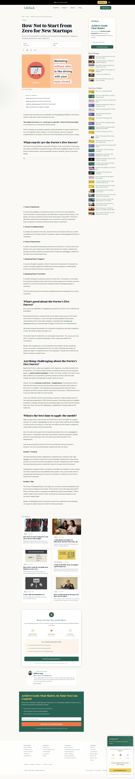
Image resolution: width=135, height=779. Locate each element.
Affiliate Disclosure (106, 770)
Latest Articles (93, 751)
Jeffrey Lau (26, 45)
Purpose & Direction (69, 751)
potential (59, 114)
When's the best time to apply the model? (37, 107)
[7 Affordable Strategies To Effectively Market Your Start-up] (66, 527)
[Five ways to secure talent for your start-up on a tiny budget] (36, 525)
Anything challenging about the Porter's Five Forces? (41, 104)
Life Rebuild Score (28, 749)
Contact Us (93, 749)
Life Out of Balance (69, 753)
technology (66, 251)
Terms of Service (90, 770)
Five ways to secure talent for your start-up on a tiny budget (35, 537)
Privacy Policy (98, 770)
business (47, 308)
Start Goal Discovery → (120, 770)
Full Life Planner (46, 751)
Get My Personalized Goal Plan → (51, 659)
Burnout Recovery (69, 747)
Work (27, 16)
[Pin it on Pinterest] (27, 50)
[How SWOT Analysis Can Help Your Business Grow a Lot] (36, 556)
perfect (40, 122)
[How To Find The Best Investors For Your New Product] (67, 583)
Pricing (80, 7)
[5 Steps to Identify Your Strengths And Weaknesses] (66, 555)
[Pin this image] (59, 160)
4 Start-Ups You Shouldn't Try (34, 594)
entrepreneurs (43, 422)
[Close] (109, 2)
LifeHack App (46, 747)
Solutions (72, 7)
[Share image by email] (67, 160)
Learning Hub (46, 753)
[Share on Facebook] (23, 50)
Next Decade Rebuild (69, 755)
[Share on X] (31, 50)
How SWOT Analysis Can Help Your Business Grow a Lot (35, 568)
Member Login (93, 758)
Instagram (32, 764)
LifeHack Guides (27, 747)
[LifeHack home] (29, 7)
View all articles (37, 683)
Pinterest (38, 764)
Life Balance (26, 753)
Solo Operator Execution (70, 758)
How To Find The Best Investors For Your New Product (66, 595)
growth (67, 234)
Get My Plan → (102, 2)
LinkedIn (50, 764)
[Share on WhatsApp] (65, 160)
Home (23, 16)
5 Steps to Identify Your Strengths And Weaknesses (66, 565)
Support (92, 760)
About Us (92, 747)
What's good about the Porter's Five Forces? (38, 101)
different (65, 149)
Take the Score (105, 7)
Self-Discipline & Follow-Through (72, 749)
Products (64, 7)
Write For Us (93, 755)
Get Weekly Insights (102, 47)
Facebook (26, 764)
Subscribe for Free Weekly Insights (51, 724)
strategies (72, 432)
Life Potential (58, 562)
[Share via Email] (35, 50)
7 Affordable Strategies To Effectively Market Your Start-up (66, 541)
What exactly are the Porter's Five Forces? (38, 98)
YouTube (45, 764)
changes (26, 459)
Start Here (56, 7)
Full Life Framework (28, 751)
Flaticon (30, 89)
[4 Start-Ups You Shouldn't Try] (36, 583)
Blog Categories (94, 753)
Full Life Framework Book (49, 749)
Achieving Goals (27, 755)
